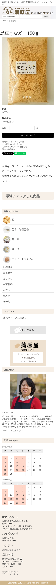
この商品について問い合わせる (14, 146)
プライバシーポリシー (11, 574)
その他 (6, 301)
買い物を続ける (8, 149)
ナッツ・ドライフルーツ (25, 258)
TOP (4, 20)
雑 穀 (15, 239)
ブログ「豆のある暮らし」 (13, 430)
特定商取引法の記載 (10, 571)
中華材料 (8, 284)
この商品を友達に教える (12, 144)
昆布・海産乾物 (20, 229)
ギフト (6, 290)
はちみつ (8, 278)
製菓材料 (8, 272)
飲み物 (6, 295)
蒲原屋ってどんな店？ (15, 317)
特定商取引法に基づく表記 (13, 141)
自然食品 (12, 20)
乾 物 (15, 249)
